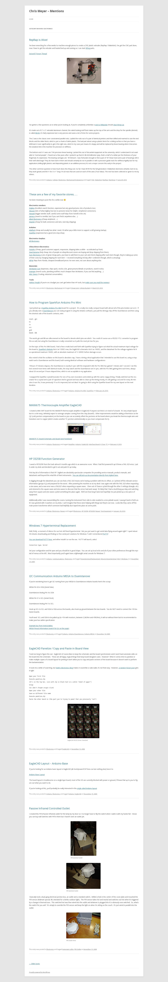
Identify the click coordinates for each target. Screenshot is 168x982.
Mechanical (58, 288)
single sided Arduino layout (87, 788)
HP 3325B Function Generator (47, 458)
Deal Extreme (34, 252)
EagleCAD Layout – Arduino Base (48, 763)
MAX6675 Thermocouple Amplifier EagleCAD (55, 405)
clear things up (118, 125)
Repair (62, 511)
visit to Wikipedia (101, 125)
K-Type (102, 444)
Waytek (32, 222)
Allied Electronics (35, 219)
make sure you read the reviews (97, 282)
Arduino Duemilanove (76, 634)
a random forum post (127, 668)
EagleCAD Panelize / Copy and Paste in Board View (59, 648)
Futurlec (32, 249)
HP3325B (92, 511)
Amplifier (72, 444)
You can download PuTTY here (40, 539)
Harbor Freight (34, 282)
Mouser (32, 211)
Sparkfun (32, 233)
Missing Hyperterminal (108, 559)
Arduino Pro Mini (80, 391)
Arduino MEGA (89, 634)
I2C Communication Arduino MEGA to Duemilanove (59, 576)
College (55, 180)
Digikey (32, 208)
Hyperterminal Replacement (90, 559)
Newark (32, 214)
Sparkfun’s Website (46, 349)
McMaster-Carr (34, 269)
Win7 (119, 559)
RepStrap (112, 180)
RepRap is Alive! (38, 39)
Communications (58, 559)
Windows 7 (125, 559)
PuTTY (105, 534)
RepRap (105, 180)
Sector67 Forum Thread (38, 54)
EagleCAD (85, 444)
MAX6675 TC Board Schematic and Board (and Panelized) (50, 439)
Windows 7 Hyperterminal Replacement (52, 525)
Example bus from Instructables (41, 626)
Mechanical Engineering (75, 180)
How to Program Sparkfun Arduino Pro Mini (55, 302)
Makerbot (98, 180)
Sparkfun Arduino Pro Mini (51, 308)
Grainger (32, 271)
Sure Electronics (35, 255)
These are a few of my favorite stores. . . (53, 194)
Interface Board (94, 444)
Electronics (62, 180)
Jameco (32, 216)
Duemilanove (48, 311)
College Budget (85, 288)
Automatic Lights (68, 949)
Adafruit (32, 230)
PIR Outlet (77, 949)
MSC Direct (33, 274)
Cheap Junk (75, 288)
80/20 (37, 133)
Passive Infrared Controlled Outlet (49, 808)
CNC (93, 180)
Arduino (49, 180)
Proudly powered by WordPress (39, 972)
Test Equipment (106, 511)
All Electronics (34, 241)
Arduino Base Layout (37, 774)
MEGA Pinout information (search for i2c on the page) (49, 628)
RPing (88, 48)
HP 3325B (85, 511)
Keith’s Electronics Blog (64, 668)
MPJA (31, 260)
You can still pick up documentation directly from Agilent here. (95, 475)
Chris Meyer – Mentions (46, 11)
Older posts (34, 964)
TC (107, 444)
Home (31, 19)
